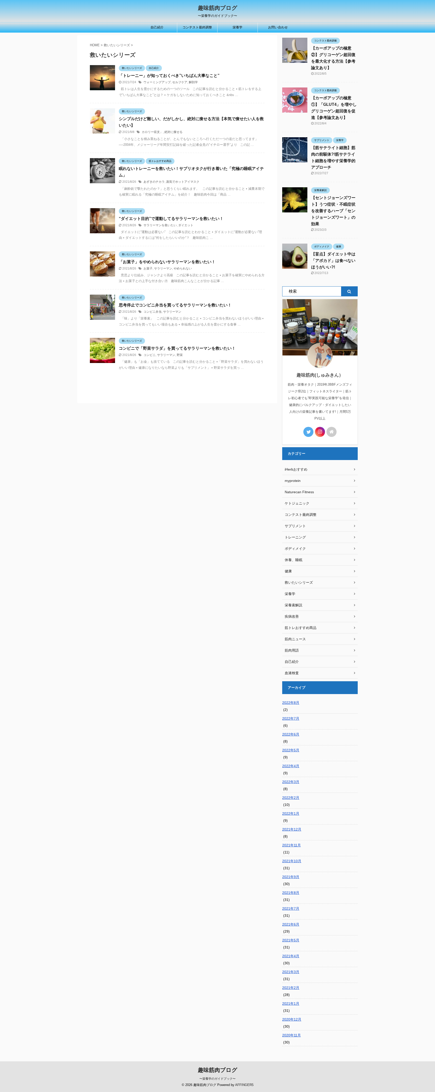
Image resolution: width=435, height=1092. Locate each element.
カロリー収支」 (152, 132)
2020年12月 (291, 1019)
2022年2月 (290, 798)
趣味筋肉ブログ (217, 8)
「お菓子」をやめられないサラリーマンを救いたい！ (167, 262)
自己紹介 (157, 27)
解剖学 (193, 82)
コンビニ (149, 355)
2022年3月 (290, 782)
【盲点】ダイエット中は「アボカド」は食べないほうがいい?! (333, 260)
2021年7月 (290, 908)
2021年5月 (290, 940)
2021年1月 (290, 1004)
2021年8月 (290, 893)
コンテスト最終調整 (197, 27)
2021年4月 (290, 956)
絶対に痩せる (173, 132)
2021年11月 (291, 845)
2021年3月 (290, 972)
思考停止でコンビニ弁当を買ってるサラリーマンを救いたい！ (175, 305)
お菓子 (148, 268)
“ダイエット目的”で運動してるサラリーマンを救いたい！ (171, 218)
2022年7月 (290, 718)
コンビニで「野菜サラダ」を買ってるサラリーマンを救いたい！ (177, 348)
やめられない (183, 268)
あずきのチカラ (154, 182)
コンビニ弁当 (152, 311)
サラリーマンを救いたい (160, 225)
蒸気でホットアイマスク (182, 182)
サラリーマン (163, 268)
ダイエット (185, 225)
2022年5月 (290, 750)
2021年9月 (290, 877)
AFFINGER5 (244, 1085)
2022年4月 (290, 766)
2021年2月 (290, 988)
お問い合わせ (278, 27)
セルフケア (179, 82)
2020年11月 (291, 1035)
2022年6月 (290, 734)
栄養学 (237, 27)
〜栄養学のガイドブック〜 (217, 1078)
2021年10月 (291, 861)
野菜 (180, 355)
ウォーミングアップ (157, 82)
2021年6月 (290, 924)
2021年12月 (291, 829)
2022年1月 (290, 813)
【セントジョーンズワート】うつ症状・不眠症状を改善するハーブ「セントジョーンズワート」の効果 (333, 211)
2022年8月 (290, 703)
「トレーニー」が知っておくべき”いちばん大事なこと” (169, 75)
